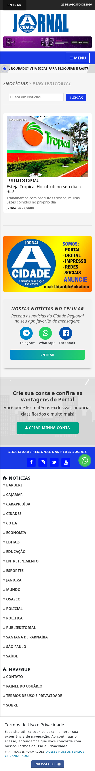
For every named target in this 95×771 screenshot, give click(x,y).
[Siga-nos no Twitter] (54, 462)
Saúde (11, 656)
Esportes (14, 570)
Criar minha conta (49, 427)
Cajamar (14, 494)
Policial (14, 608)
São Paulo (15, 646)
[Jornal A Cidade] (47, 263)
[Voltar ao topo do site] (88, 424)
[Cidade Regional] (47, 22)
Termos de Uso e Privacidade (33, 695)
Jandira (13, 580)
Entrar (15, 5)
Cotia (11, 523)
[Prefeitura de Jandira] (47, 42)
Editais (12, 542)
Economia (15, 532)
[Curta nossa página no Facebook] (31, 462)
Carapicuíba (17, 504)
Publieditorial (20, 627)
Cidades (13, 513)
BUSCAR (76, 97)
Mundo (13, 589)
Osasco (13, 599)
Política (14, 618)
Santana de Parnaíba (26, 637)
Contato (14, 676)
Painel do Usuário (23, 686)
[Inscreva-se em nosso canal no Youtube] (65, 462)
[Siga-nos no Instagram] (42, 462)
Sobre (11, 705)
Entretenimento (22, 561)
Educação (15, 551)
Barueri (13, 485)
